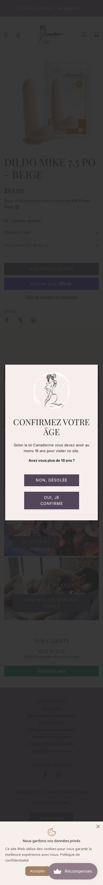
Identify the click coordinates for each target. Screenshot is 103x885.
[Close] (98, 826)
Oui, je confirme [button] (51, 500)
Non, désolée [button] (51, 480)
